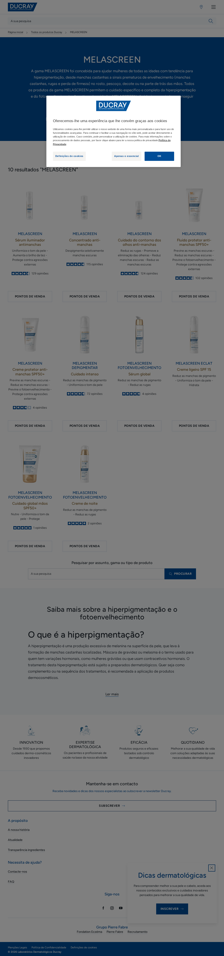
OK (159, 156)
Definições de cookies (69, 156)
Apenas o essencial (126, 156)
